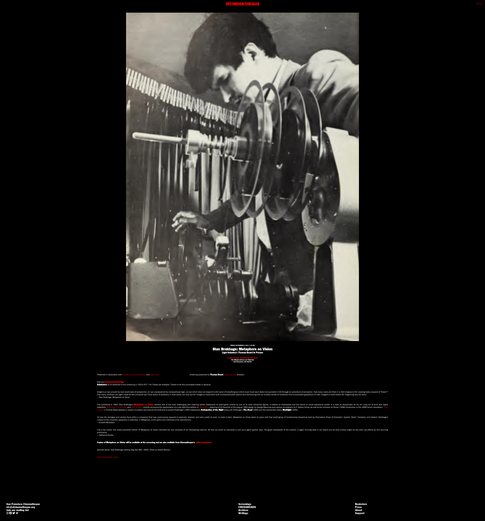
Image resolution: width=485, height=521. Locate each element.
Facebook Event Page (114, 382)
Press (358, 507)
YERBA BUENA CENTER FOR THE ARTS (242, 358)
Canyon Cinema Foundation (134, 374)
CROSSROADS (247, 507)
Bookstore (361, 504)
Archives (243, 510)
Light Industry (230, 374)
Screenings (244, 504)
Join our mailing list (17, 510)
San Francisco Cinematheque (23, 504)
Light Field (154, 374)
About (358, 510)
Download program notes (107, 457)
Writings (243, 513)
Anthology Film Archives (117, 407)
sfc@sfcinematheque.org (20, 507)
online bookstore (203, 442)
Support (359, 513)
